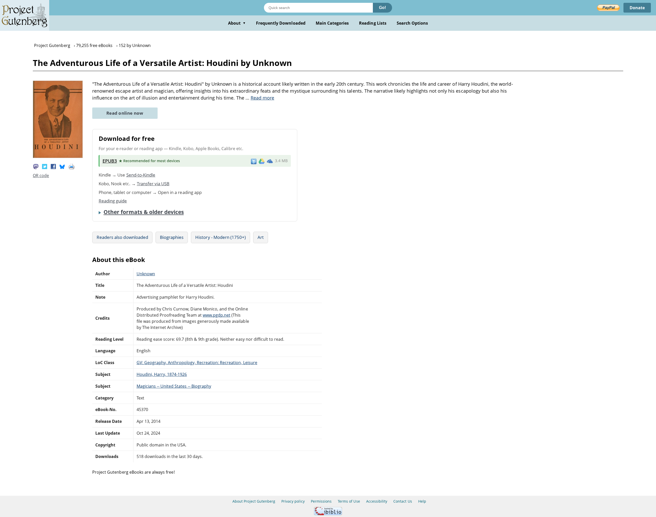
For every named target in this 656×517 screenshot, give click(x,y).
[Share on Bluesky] (62, 166)
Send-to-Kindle (141, 175)
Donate (637, 8)
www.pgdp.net (216, 315)
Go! (382, 7)
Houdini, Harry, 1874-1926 (162, 374)
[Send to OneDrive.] (270, 161)
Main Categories (332, 23)
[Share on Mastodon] (35, 166)
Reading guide (113, 201)
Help (422, 501)
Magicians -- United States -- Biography (174, 386)
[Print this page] (71, 166)
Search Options (412, 23)
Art (261, 237)
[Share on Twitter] (44, 166)
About (237, 23)
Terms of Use (349, 501)
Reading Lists (372, 23)
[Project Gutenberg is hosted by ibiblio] (328, 513)
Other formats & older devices (144, 212)
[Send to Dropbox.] (254, 161)
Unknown (146, 274)
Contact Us (402, 501)
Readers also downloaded (122, 237)
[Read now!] (58, 156)
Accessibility (376, 501)
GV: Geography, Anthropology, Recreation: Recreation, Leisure (197, 362)
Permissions (321, 501)
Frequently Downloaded (280, 23)
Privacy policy (293, 501)
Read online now (125, 113)
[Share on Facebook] (53, 166)
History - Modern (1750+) (220, 237)
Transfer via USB (153, 184)
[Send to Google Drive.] (262, 161)
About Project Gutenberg (253, 501)
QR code (41, 175)
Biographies (171, 237)
